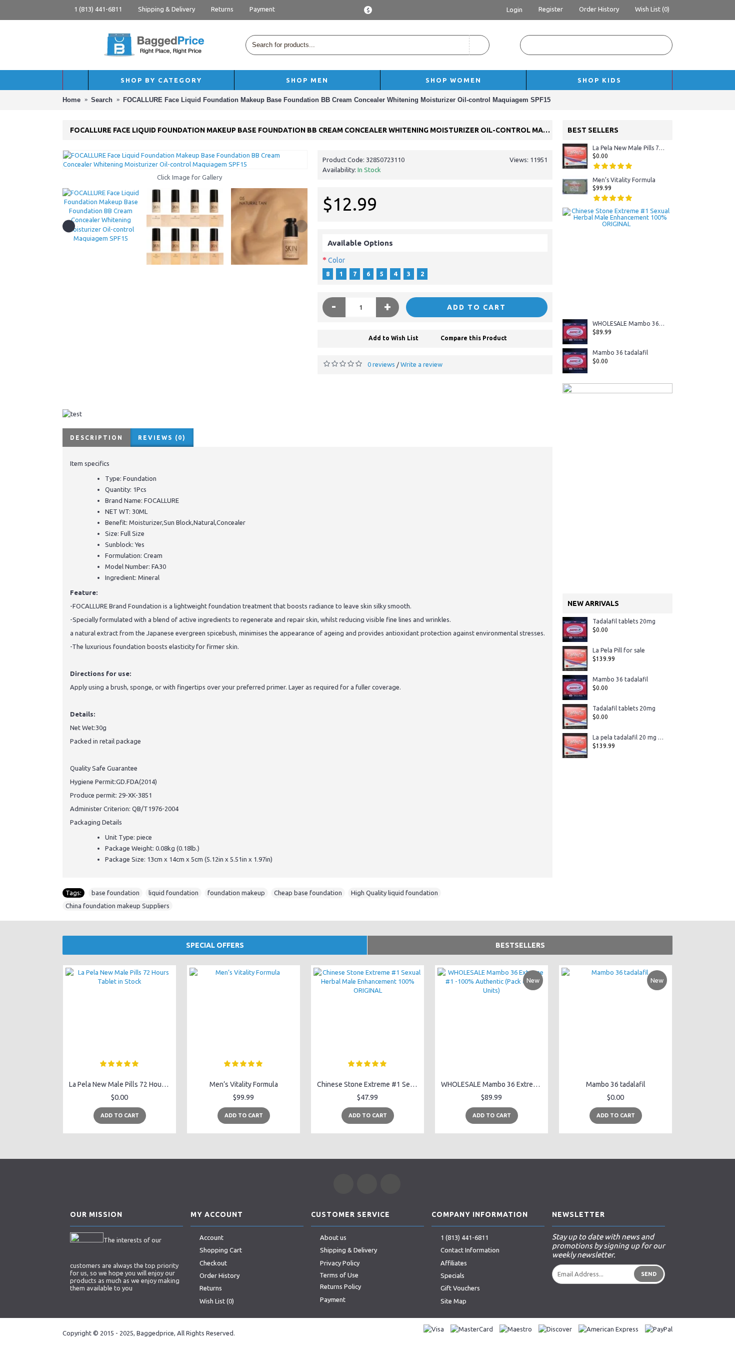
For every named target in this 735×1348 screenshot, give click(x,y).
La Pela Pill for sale (618, 650)
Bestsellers (520, 945)
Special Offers (215, 945)
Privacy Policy (340, 1262)
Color (336, 260)
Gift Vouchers (460, 1287)
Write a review (421, 364)
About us (333, 1237)
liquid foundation (173, 892)
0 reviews (381, 364)
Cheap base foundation (308, 892)
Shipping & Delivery (348, 1249)
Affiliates (453, 1262)
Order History (220, 1275)
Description (96, 437)
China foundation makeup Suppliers (118, 905)
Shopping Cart (221, 1249)
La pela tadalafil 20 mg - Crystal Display (628, 737)
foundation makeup (236, 892)
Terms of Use (339, 1274)
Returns (211, 1287)
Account (212, 1237)
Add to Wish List (393, 338)
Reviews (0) (162, 437)
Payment (333, 1299)
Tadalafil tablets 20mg (624, 621)
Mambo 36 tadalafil (620, 352)
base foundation (116, 892)
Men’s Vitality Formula (624, 180)
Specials (452, 1275)
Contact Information (470, 1249)
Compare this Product (473, 338)
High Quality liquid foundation (394, 892)
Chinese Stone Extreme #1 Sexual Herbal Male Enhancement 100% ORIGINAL (369, 1084)
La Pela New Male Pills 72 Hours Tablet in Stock (628, 148)
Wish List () (217, 1300)
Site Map (453, 1300)
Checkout (213, 1262)
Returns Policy (340, 1286)
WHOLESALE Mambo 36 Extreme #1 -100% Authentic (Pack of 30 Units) (628, 323)
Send (648, 1274)
